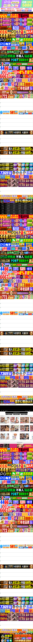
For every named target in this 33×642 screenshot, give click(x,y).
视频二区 (3, 205)
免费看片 (3, 213)
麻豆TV (14, 210)
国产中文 (8, 213)
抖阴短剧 (31, 213)
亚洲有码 (25, 203)
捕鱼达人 (8, 208)
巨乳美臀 (19, 205)
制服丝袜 (31, 205)
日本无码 (19, 203)
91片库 (25, 210)
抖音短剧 (8, 210)
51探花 (20, 210)
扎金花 (31, 208)
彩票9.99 (25, 208)
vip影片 (9, 414)
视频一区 (3, 203)
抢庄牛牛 (14, 208)
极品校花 (25, 213)
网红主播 (14, 203)
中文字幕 (14, 205)
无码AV (3, 210)
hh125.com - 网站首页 (7, 12)
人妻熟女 (25, 205)
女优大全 (31, 210)
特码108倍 (16, 414)
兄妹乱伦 (14, 213)
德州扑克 (19, 208)
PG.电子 (24, 414)
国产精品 (8, 203)
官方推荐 (3, 208)
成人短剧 (19, 213)
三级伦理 (8, 205)
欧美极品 (31, 203)
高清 (26, 410)
